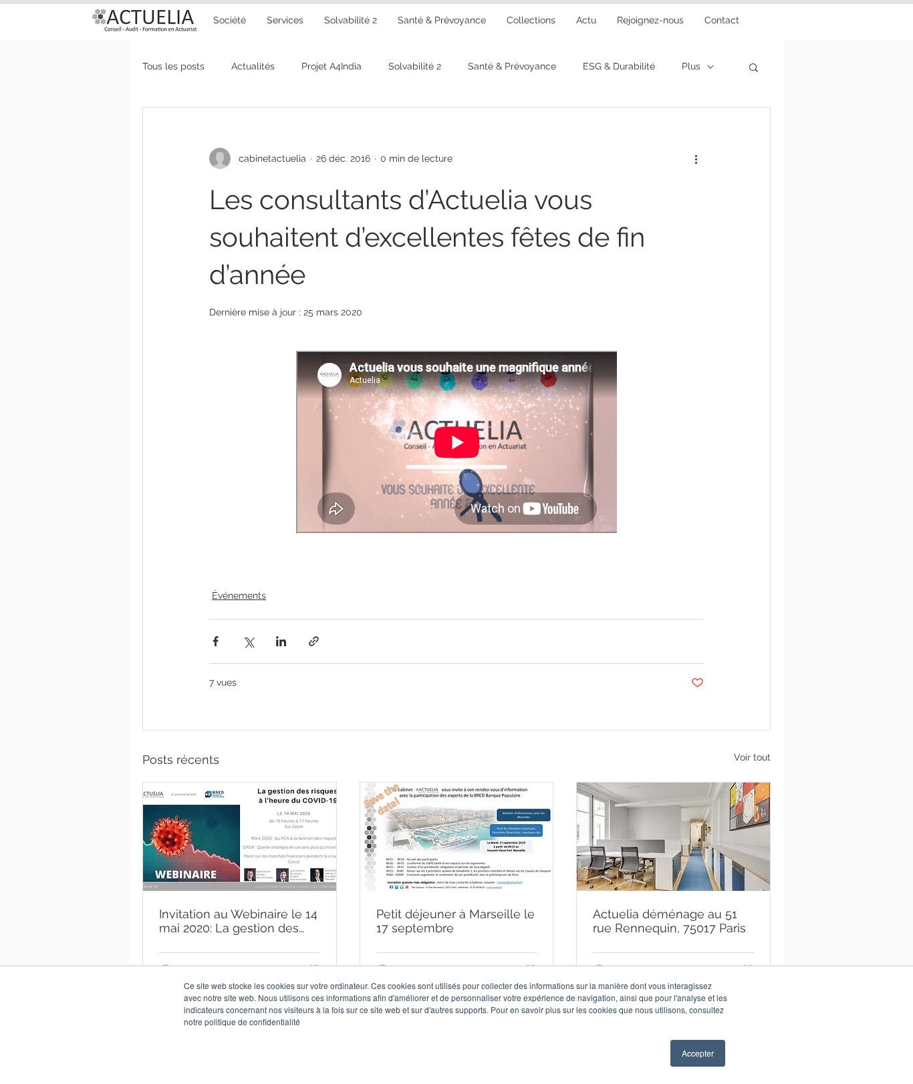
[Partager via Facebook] (215, 641)
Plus (691, 66)
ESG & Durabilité (619, 66)
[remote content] (456, 444)
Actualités (253, 66)
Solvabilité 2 (414, 66)
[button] (441, 20)
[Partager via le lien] (313, 641)
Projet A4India (331, 66)
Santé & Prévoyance (512, 66)
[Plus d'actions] (696, 158)
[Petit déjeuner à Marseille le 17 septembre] (456, 837)
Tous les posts (173, 66)
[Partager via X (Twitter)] (248, 641)
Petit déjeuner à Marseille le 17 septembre (455, 921)
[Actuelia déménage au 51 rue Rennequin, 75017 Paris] (673, 837)
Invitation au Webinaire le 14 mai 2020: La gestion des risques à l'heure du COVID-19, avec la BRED (238, 921)
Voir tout (752, 757)
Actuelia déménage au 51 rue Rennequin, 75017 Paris (669, 921)
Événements (239, 595)
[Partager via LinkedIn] (281, 641)
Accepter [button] (698, 1053)
